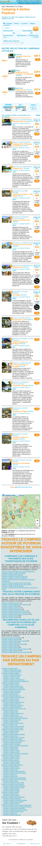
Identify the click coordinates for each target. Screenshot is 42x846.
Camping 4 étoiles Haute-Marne (13, 723)
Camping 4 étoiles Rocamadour (12, 609)
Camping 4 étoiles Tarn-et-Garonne (14, 778)
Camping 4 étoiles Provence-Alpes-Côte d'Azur (17, 805)
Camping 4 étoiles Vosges (11, 763)
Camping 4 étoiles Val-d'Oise (12, 742)
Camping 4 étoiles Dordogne (12, 675)
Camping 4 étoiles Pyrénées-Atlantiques (16, 681)
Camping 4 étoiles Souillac (10, 617)
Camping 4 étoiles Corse (9, 724)
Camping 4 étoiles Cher (10, 710)
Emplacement (33, 35)
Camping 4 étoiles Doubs (11, 731)
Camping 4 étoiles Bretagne (10, 700)
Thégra (14, 142)
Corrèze (15, 218)
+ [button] (37, 520)
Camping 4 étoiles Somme (11, 795)
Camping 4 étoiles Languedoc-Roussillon (15, 745)
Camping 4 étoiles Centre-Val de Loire (14, 708)
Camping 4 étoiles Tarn (10, 776)
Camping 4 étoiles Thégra (10, 606)
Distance (7, 105)
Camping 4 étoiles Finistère (11, 704)
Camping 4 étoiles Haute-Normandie (13, 734)
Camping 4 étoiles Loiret (11, 715)
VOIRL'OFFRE (37, 59)
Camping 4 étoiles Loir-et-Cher (13, 716)
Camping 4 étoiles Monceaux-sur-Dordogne (16, 614)
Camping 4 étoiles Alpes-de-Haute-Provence (17, 807)
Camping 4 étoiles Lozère (11, 752)
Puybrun (15, 318)
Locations (24, 23)
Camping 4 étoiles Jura (10, 733)
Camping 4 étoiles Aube (10, 721)
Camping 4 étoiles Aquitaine (10, 673)
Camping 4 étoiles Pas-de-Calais (13, 782)
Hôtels (16, 23)
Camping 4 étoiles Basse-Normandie (13, 689)
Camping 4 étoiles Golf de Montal (12, 575)
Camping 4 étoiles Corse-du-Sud (13, 726)
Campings (8, 23)
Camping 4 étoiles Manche (11, 692)
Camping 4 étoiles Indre (10, 712)
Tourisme (21, 495)
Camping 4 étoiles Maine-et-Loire (13, 787)
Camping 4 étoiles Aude (10, 747)
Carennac (15, 120)
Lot (21, 120)
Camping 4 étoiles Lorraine (10, 760)
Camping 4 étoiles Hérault (11, 750)
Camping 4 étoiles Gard (10, 749)
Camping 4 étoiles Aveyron (11, 768)
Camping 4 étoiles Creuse (11, 758)
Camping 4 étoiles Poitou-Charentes (13, 797)
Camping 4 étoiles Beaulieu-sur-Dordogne (15, 604)
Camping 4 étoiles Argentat (10, 616)
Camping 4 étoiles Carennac (11, 603)
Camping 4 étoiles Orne (10, 694)
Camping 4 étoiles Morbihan (12, 707)
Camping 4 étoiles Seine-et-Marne (14, 741)
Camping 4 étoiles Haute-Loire (13, 686)
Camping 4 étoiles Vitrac (9, 646)
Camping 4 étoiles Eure (10, 736)
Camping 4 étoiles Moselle (11, 761)
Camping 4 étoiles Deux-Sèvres (13, 802)
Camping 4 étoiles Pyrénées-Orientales (15, 753)
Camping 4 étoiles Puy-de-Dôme (13, 687)
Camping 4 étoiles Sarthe (11, 789)
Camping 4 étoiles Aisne (10, 794)
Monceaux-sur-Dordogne (20, 217)
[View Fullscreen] (37, 497)
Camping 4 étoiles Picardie (10, 792)
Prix (20, 105)
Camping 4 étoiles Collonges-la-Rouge (14, 611)
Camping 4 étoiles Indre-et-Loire (13, 713)
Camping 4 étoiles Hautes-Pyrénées (14, 773)
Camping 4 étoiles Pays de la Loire (13, 784)
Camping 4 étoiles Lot (10, 774)
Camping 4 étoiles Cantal (11, 684)
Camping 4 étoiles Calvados (12, 691)
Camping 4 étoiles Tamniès (10, 639)
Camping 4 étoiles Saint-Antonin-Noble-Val (15, 649)
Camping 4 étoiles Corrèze (11, 757)
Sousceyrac (16, 243)
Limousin (21, 218)
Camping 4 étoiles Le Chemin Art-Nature (14, 578)
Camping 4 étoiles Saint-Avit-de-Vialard (14, 641)
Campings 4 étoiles (10, 495)
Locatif (36, 37)
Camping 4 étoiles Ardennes (12, 720)
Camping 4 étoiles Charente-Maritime (15, 800)
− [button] (37, 523)
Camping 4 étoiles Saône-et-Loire (13, 697)
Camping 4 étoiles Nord (10, 781)
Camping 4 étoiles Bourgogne (11, 696)
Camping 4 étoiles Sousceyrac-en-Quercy (15, 612)
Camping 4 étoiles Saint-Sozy (11, 608)
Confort (33, 105)
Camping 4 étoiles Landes (11, 678)
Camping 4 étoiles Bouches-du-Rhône (15, 810)
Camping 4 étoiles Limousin (10, 755)
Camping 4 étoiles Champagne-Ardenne (14, 718)
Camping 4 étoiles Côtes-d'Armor (13, 702)
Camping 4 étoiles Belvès (10, 642)
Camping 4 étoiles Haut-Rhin (12, 671)
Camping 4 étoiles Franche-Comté (12, 729)
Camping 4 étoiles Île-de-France (12, 739)
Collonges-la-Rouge (18, 460)
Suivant (38, 115)
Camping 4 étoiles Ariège (11, 766)
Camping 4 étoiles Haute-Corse (13, 728)
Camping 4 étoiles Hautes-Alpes (13, 811)
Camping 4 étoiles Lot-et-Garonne (14, 679)
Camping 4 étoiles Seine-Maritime (14, 737)
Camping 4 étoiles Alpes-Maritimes (14, 808)
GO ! (36, 28)
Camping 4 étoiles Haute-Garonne (14, 771)
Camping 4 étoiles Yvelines (11, 744)
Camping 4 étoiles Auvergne (11, 683)
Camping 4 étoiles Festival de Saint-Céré (15, 576)
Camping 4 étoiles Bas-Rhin (12, 670)
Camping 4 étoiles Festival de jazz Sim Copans (17, 584)
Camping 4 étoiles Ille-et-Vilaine (13, 705)
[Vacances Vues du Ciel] (11, 1)
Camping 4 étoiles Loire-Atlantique (14, 786)
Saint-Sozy (15, 166)
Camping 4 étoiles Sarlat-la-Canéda (13, 644)
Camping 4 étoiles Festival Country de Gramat (16, 583)
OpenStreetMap (28, 528)
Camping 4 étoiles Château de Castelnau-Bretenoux (18, 571)
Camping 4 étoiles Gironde (11, 676)
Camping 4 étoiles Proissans (11, 650)
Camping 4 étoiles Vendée (11, 790)
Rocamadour (16, 191)
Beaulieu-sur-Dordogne (19, 338)
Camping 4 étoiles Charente (12, 798)
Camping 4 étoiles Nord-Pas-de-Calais (14, 779)
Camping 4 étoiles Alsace (10, 668)
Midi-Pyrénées (27, 120)
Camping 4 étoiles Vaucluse (12, 815)
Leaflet (19, 528)
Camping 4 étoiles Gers (10, 770)
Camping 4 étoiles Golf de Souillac (13, 586)
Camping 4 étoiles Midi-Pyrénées (12, 765)
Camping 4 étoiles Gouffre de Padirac (13, 573)
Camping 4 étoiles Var (10, 813)
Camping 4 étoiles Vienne (11, 803)
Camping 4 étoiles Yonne (11, 699)
